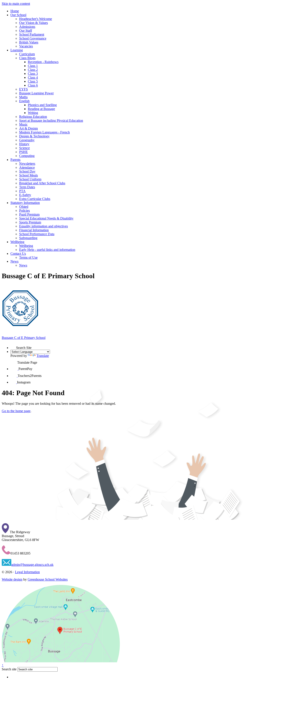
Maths (23, 97)
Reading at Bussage (41, 109)
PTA (22, 191)
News (14, 261)
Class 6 (33, 85)
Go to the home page (16, 411)
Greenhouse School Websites (48, 579)
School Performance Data (36, 234)
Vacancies (26, 46)
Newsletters (27, 163)
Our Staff (25, 30)
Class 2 (33, 70)
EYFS (23, 89)
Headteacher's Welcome (35, 19)
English (24, 101)
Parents (15, 160)
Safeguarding (28, 238)
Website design (12, 579)
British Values (28, 42)
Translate (43, 356)
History (24, 144)
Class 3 (33, 73)
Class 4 (33, 77)
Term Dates (27, 187)
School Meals (28, 175)
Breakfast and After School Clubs (42, 183)
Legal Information (27, 572)
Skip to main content (16, 3)
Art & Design (28, 128)
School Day (27, 171)
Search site (9, 669)
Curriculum (27, 54)
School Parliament (31, 34)
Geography (27, 140)
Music (23, 124)
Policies (24, 210)
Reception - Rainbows (43, 62)
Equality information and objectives (43, 226)
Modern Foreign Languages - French (44, 132)
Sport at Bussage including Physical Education (51, 120)
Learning (16, 50)
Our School (18, 15)
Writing (33, 113)
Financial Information (34, 230)
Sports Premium (30, 222)
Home (14, 11)
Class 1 (33, 66)
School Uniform (30, 179)
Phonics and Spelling (42, 105)
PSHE (23, 152)
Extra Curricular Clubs (34, 199)
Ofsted (23, 206)
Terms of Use (28, 257)
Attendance (27, 167)
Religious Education (33, 116)
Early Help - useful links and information (47, 249)
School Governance (32, 38)
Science (24, 148)
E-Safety (25, 195)
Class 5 (33, 81)
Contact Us (18, 253)
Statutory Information (25, 203)
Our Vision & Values (33, 23)
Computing (27, 156)
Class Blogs (27, 58)
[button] (13, 346)
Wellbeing (17, 242)
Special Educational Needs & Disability (46, 218)
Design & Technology (34, 136)
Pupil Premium (29, 214)
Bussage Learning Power (36, 93)
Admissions (27, 26)
